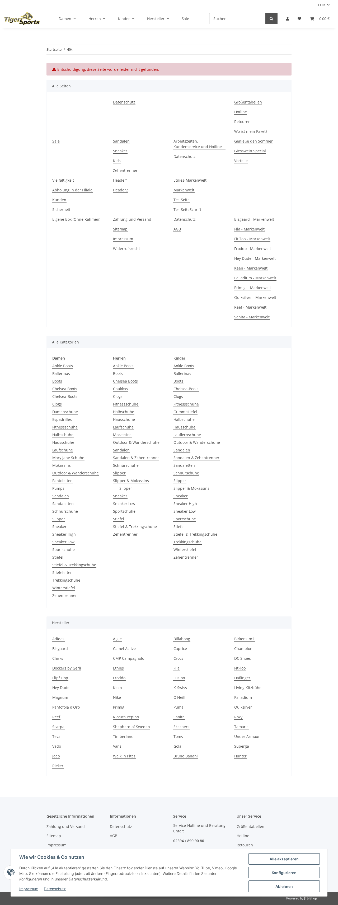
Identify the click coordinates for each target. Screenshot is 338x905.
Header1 (120, 180)
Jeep (56, 755)
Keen (117, 687)
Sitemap (120, 229)
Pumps (58, 488)
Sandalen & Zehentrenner (136, 457)
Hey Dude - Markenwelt (255, 258)
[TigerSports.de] (22, 19)
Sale (185, 18)
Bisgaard (60, 648)
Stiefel (57, 557)
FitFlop (240, 668)
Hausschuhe (63, 442)
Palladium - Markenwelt (255, 277)
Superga (241, 746)
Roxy (238, 716)
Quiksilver (243, 707)
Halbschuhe (62, 434)
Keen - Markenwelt (250, 268)
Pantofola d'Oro (66, 707)
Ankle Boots (62, 365)
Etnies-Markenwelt (189, 180)
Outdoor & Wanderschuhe (75, 472)
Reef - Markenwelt (250, 307)
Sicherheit (61, 209)
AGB (177, 229)
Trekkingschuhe (66, 580)
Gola (177, 746)
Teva (56, 736)
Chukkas (120, 388)
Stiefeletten (62, 572)
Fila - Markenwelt (249, 229)
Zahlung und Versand (132, 219)
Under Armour (247, 736)
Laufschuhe (62, 449)
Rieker (57, 765)
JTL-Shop (310, 898)
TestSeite (181, 199)
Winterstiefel (63, 587)
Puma (178, 707)
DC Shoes (242, 658)
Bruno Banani (185, 755)
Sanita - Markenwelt (252, 316)
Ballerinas (61, 373)
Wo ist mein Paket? (250, 131)
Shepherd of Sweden (131, 726)
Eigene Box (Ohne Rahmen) (76, 219)
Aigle (117, 638)
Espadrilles (62, 419)
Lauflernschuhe (187, 434)
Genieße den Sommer (253, 141)
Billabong (181, 638)
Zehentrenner (125, 170)
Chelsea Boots (64, 388)
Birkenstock (244, 638)
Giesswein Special (250, 150)
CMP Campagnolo (128, 658)
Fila (176, 668)
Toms (178, 736)
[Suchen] (271, 18)
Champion (243, 648)
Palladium (243, 697)
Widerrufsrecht (126, 248)
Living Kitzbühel (248, 687)
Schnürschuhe (65, 511)
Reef (56, 716)
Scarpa (58, 726)
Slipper (58, 518)
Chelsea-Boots (64, 396)
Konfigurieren (284, 872)
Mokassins (61, 465)
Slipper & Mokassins (131, 480)
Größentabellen (248, 102)
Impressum (123, 238)
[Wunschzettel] (299, 19)
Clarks (57, 658)
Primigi (119, 707)
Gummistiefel (185, 411)
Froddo (119, 677)
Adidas (58, 638)
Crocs (178, 658)
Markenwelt (183, 189)
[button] (287, 19)
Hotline (240, 111)
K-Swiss (180, 687)
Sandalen (121, 141)
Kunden (59, 199)
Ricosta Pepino (126, 716)
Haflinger (242, 677)
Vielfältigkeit (63, 180)
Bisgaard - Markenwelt (254, 219)
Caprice (180, 648)
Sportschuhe (63, 549)
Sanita (179, 716)
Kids (117, 160)
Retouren (242, 121)
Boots (57, 381)
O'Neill (179, 697)
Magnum (60, 697)
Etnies (118, 668)
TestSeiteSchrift (187, 209)
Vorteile (241, 160)
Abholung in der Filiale (72, 189)
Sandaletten (63, 503)
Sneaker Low (63, 541)
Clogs (57, 404)
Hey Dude (60, 687)
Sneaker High (64, 534)
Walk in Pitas (124, 755)
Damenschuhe (65, 411)
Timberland (123, 736)
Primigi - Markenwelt (252, 287)
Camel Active (124, 648)
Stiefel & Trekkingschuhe (74, 564)
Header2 (120, 189)
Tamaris (241, 726)
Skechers (181, 726)
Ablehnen (284, 886)
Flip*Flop (60, 677)
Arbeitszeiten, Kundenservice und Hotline (197, 144)
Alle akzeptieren (284, 859)
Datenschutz (124, 102)
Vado (56, 746)
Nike (117, 697)
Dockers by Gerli (66, 668)
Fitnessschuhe (65, 427)
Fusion (179, 677)
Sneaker (120, 150)
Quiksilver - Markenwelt (255, 297)
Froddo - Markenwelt (252, 248)
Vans (117, 746)
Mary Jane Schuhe (68, 457)
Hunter (240, 755)
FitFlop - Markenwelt (252, 238)
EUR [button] (321, 4)
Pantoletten (62, 480)
